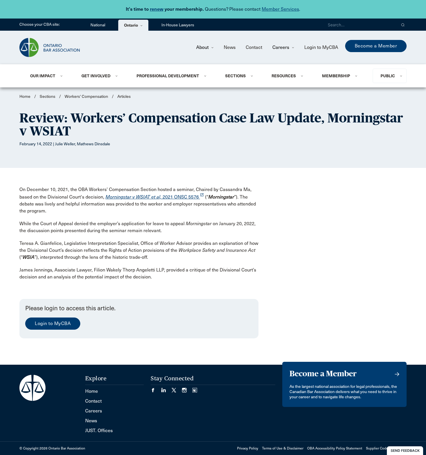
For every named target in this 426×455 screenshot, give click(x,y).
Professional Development (167, 75)
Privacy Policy (247, 448)
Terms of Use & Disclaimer (282, 448)
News (230, 47)
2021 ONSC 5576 (154, 197)
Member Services (280, 9)
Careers (281, 47)
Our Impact (42, 75)
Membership (336, 75)
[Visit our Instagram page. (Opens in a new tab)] (187, 388)
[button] (403, 24)
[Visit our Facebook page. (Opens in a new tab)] (156, 388)
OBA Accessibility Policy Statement (334, 448)
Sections (235, 75)
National (97, 25)
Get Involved (95, 75)
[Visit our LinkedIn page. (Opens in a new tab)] (166, 388)
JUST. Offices (99, 430)
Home (24, 96)
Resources (284, 75)
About (203, 47)
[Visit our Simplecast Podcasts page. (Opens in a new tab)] (194, 388)
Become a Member (376, 46)
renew (156, 9)
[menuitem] (49, 75)
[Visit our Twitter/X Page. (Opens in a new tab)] (177, 388)
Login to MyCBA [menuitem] (321, 47)
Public (388, 75)
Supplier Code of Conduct (386, 448)
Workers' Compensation (86, 96)
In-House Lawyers (177, 25)
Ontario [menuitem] (131, 25)
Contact (254, 47)
